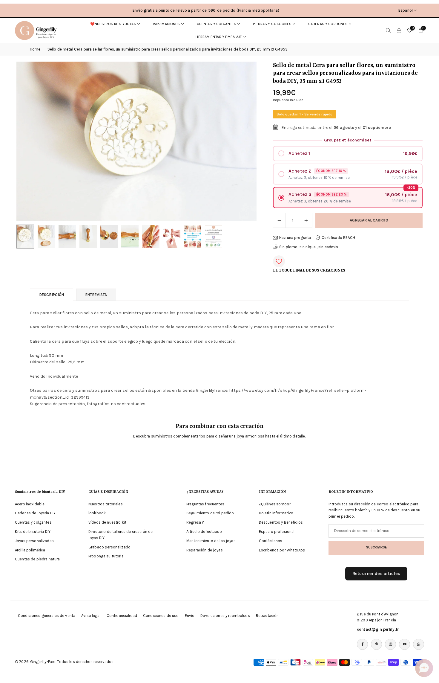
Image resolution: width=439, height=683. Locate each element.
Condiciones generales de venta (46, 615)
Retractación (267, 615)
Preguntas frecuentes (205, 504)
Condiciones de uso (161, 615)
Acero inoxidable (29, 504)
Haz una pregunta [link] (295, 237)
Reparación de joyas (204, 550)
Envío (190, 615)
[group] (136, 141)
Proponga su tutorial (106, 556)
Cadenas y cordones (328, 24)
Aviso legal (91, 615)
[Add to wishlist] (279, 261)
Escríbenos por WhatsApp (282, 550)
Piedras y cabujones (272, 24)
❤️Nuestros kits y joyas (113, 24)
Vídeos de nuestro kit (107, 522)
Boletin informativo (276, 513)
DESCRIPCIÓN (51, 294)
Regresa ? (195, 522)
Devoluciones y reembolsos (225, 615)
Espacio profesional (277, 532)
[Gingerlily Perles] (37, 30)
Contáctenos (271, 541)
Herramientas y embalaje (219, 37)
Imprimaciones (166, 24)
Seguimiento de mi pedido (210, 513)
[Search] (388, 30)
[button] (242, 141)
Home (35, 49)
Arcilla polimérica (30, 550)
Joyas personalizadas (34, 541)
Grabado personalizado (109, 547)
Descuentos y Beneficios (281, 522)
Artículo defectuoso (204, 532)
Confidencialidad (122, 615)
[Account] (399, 30)
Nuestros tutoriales (105, 504)
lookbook (97, 513)
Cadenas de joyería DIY (35, 513)
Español (405, 10)
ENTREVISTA (96, 294)
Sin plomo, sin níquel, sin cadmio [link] (308, 247)
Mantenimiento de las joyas (211, 541)
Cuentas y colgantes (217, 24)
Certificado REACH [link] (338, 237)
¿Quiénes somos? (275, 504)
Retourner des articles (376, 574)
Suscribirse (376, 547)
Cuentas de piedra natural (38, 559)
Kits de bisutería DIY (32, 532)
